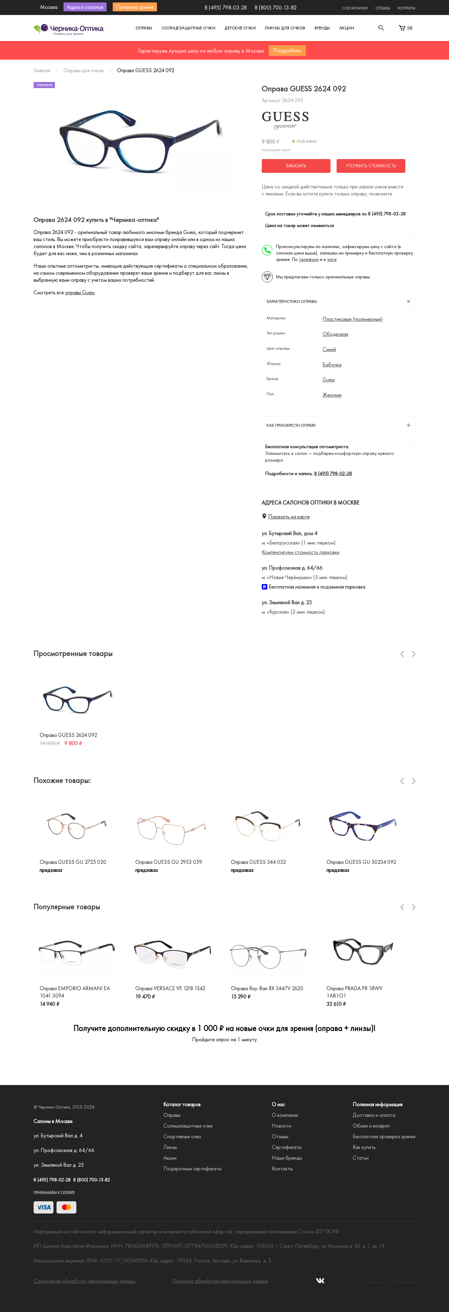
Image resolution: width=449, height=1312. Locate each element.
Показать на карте (289, 516)
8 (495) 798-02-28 (225, 7)
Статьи (361, 1157)
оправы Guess (80, 292)
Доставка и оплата (374, 1114)
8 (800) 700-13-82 (275, 7)
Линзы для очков (285, 28)
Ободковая (335, 334)
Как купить (364, 1146)
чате (332, 259)
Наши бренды (287, 1157)
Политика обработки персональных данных (220, 1280)
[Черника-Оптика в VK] (320, 1282)
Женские (332, 395)
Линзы (170, 1146)
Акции (346, 28)
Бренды (322, 28)
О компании (355, 8)
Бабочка (332, 365)
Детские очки (240, 28)
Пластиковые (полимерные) (353, 319)
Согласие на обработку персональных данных (85, 1280)
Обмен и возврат (371, 1125)
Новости (281, 1125)
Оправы (144, 28)
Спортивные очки (182, 1136)
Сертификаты (286, 1146)
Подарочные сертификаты (192, 1168)
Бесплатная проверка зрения (384, 1136)
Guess (329, 380)
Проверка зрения (135, 6)
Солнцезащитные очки (189, 28)
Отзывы (382, 8)
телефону (309, 259)
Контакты (406, 8)
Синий (329, 349)
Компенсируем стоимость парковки (300, 552)
